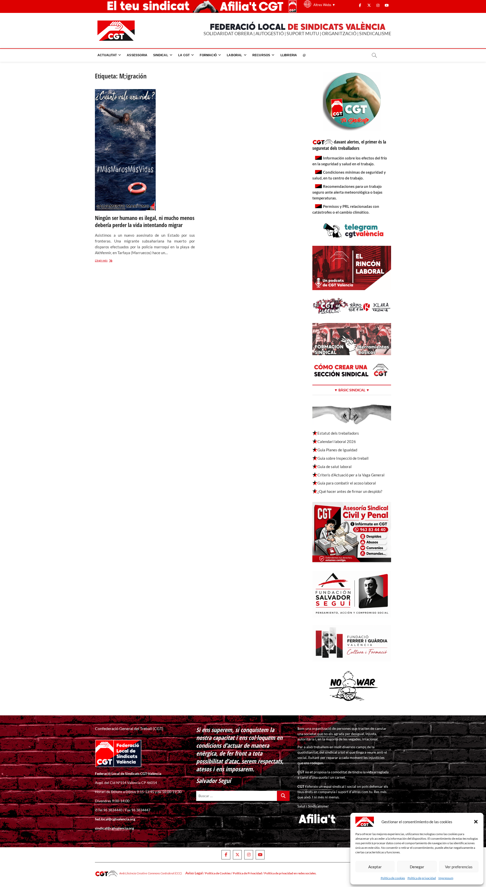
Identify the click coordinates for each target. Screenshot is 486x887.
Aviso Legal (194, 873)
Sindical (160, 55)
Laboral (234, 55)
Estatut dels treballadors (338, 433)
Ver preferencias (459, 866)
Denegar (417, 866)
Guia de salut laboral (334, 466)
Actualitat (107, 55)
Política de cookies (393, 878)
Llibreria (288, 55)
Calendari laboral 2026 (336, 441)
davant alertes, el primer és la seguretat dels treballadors (349, 145)
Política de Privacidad (247, 873)
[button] (475, 821)
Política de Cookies (218, 873)
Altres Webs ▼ (324, 5)
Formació (208, 55)
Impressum (445, 878)
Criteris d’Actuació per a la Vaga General (350, 475)
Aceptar (375, 866)
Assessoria (137, 55)
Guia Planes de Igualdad (337, 450)
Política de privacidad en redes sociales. (290, 873)
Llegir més (108, 261)
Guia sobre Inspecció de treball (343, 458)
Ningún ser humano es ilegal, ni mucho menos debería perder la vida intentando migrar (144, 221)
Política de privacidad (422, 878)
